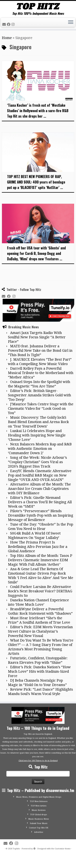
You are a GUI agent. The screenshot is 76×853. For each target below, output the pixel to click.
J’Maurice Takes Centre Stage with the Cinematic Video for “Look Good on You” (40, 408)
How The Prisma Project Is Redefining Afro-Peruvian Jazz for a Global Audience (37, 546)
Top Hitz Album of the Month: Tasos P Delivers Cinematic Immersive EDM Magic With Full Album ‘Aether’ (40, 559)
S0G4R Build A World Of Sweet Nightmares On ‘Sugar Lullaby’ (34, 535)
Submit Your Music (39, 823)
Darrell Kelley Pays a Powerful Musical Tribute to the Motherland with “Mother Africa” (40, 372)
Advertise (38, 832)
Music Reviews (39, 810)
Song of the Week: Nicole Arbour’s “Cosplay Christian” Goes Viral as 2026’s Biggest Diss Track (37, 461)
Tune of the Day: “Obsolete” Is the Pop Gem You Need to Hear (40, 526)
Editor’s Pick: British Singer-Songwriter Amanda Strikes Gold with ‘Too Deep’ (39, 395)
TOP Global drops (38, 814)
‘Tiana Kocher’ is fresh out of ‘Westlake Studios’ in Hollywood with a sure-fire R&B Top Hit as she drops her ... (37, 110)
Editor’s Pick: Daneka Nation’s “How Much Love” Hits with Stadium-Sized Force (39, 671)
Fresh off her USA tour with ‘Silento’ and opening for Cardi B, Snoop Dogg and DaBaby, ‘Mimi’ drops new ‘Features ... (36, 253)
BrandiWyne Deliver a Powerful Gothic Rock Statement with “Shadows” (40, 611)
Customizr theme (63, 849)
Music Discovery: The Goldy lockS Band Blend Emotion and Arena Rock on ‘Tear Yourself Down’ (38, 421)
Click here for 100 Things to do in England (38, 760)
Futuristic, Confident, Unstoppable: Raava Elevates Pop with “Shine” (38, 660)
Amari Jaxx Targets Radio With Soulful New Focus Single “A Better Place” (37, 337)
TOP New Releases (39, 801)
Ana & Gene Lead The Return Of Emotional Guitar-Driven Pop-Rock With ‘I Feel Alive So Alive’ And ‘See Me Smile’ (40, 575)
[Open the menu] (70, 22)
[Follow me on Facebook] (9, 24)
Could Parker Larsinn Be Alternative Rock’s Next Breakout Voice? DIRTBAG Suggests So (40, 591)
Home (7, 38)
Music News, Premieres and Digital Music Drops (38, 797)
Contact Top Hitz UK (38, 828)
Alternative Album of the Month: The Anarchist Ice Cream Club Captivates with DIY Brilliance (39, 488)
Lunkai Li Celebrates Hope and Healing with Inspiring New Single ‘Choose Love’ (37, 435)
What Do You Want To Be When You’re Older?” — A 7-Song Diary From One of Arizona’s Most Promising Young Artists (40, 647)
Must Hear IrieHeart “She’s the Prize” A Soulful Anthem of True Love (39, 620)
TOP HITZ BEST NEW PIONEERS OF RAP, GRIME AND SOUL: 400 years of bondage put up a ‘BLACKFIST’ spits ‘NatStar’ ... (36, 182)
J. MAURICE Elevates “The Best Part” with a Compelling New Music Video (40, 361)
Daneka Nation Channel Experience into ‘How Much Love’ (38, 602)
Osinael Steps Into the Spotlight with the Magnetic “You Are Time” (39, 384)
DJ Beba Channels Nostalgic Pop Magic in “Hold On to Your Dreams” (37, 682)
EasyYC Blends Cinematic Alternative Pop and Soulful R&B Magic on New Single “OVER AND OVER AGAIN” (39, 475)
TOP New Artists (38, 806)
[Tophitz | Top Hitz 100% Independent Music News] (38, 6)
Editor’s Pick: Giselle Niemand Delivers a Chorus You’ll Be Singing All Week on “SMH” (40, 501)
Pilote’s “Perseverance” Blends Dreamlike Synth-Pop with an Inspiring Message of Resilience (40, 515)
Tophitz (16, 849)
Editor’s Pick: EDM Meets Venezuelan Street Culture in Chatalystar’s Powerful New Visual (40, 631)
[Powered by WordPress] (34, 848)
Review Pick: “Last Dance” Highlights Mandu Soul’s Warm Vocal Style (40, 691)
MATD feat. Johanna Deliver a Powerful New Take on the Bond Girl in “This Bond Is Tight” (40, 350)
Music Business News (38, 819)
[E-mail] (4, 24)
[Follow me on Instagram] (13, 24)
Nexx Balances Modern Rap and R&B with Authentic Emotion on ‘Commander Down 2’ (40, 448)
